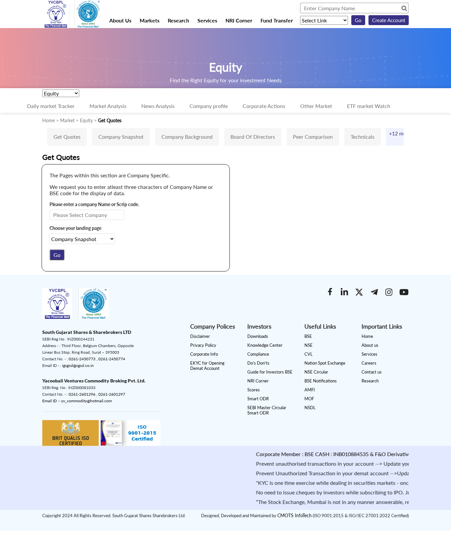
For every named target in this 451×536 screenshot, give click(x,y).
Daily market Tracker (51, 106)
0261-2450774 (111, 358)
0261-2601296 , (83, 394)
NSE (308, 345)
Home (367, 336)
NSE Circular (316, 372)
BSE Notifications (320, 380)
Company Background (187, 136)
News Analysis (158, 106)
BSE (308, 336)
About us (370, 345)
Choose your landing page (75, 228)
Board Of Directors (252, 136)
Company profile (209, 106)
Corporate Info (204, 354)
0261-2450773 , (83, 358)
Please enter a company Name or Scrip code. (94, 204)
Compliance (258, 354)
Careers (369, 363)
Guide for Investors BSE (270, 372)
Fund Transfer (276, 20)
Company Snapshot (121, 136)
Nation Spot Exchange (324, 363)
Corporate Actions (264, 106)
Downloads (257, 336)
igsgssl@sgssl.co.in (78, 365)
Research (178, 20)
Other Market (316, 106)
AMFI (309, 389)
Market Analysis (107, 106)
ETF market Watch (368, 106)
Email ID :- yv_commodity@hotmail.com (77, 400)
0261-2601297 (111, 394)
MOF (309, 398)
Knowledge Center (265, 345)
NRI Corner (239, 20)
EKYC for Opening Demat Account (207, 365)
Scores (253, 389)
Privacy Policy (203, 345)
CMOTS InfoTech (294, 515)
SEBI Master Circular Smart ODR (266, 410)
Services (207, 20)
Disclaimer (200, 336)
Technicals (362, 136)
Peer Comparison (313, 136)
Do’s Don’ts (258, 363)
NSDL (310, 407)
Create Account (388, 20)
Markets (149, 20)
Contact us (372, 372)
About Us (120, 20)
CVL (308, 354)
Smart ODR (258, 398)
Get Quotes (67, 136)
